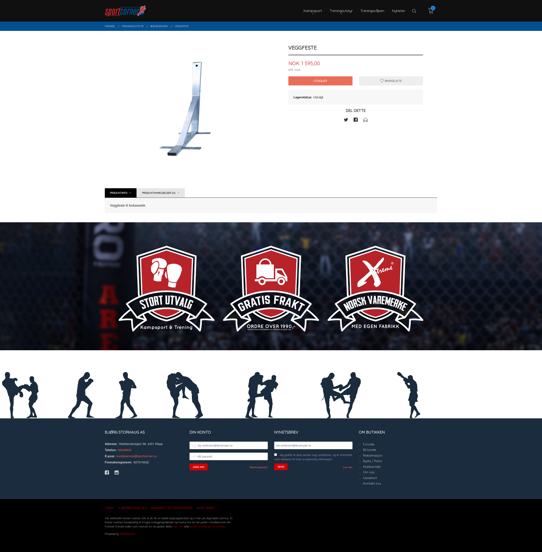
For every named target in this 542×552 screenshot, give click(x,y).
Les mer (348, 467)
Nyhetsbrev (205, 508)
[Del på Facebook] (355, 120)
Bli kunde (369, 450)
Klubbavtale (372, 467)
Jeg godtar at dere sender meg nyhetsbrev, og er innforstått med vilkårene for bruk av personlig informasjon (313, 457)
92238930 (124, 450)
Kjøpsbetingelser (132, 508)
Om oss (369, 472)
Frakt (109, 508)
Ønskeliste (393, 81)
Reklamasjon (372, 455)
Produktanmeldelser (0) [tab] (159, 192)
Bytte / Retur (372, 461)
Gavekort (370, 478)
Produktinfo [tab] (118, 192)
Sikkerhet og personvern (171, 508)
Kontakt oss (372, 483)
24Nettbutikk (128, 534)
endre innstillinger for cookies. (208, 526)
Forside (368, 444)
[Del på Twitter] (346, 120)
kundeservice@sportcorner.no (137, 456)
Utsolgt (320, 81)
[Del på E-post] (365, 120)
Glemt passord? (259, 467)
